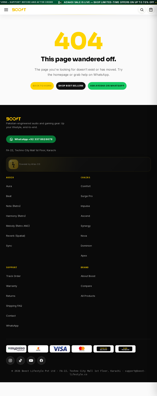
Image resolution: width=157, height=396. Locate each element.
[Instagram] (10, 360)
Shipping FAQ (14, 305)
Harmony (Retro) (16, 215)
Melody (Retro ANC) (18, 225)
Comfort (86, 186)
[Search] (142, 10)
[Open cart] (151, 10)
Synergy (86, 225)
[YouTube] (31, 360)
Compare (86, 285)
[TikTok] (20, 360)
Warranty (11, 285)
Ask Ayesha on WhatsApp (107, 85)
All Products (88, 295)
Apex (84, 255)
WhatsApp (12, 325)
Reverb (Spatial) (15, 235)
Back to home (42, 85)
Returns (10, 295)
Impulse (85, 205)
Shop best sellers (70, 85)
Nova (84, 235)
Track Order (13, 275)
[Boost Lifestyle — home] (74, 10)
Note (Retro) (13, 205)
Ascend (85, 215)
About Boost (88, 275)
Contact (11, 315)
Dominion (86, 245)
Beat (8, 196)
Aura (9, 186)
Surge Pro (87, 196)
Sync (9, 245)
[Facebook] (41, 360)
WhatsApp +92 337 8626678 (33, 139)
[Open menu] (6, 10)
